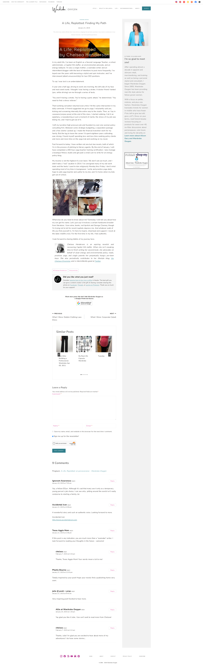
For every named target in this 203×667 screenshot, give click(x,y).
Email (89, 426)
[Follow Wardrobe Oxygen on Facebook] (65, 656)
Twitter (98, 261)
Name (56, 426)
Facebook (51, 2)
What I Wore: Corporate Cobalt (103, 315)
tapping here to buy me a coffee (81, 280)
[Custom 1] (191, 2)
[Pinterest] (180, 2)
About (101, 656)
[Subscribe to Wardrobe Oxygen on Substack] (75, 656)
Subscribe (6, 2)
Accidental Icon (59, 504)
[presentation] (64, 344)
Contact (113, 656)
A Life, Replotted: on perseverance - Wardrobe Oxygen (83, 471)
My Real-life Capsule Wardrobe (83, 358)
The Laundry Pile (32, 2)
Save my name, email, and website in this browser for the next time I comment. (83, 432)
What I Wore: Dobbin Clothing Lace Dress (67, 317)
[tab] (82, 374)
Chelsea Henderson (60, 270)
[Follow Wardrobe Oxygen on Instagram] (61, 656)
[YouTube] (184, 2)
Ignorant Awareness (61, 480)
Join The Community (17, 2)
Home (90, 656)
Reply (112, 481)
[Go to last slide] (59, 355)
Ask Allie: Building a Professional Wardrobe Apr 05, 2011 (64, 361)
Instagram (42, 2)
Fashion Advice (84, 19)
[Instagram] (176, 2)
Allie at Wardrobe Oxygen (68, 609)
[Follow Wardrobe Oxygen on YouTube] (72, 656)
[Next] (109, 355)
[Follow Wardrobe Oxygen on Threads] (68, 656)
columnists (73, 270)
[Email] (188, 2)
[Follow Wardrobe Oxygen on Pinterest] (79, 656)
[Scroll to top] (199, 661)
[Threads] (199, 2)
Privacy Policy (127, 656)
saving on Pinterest (92, 285)
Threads (59, 2)
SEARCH (146, 8)
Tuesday (101, 356)
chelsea (59, 551)
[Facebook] (195, 2)
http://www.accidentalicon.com (64, 520)
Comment (57, 394)
